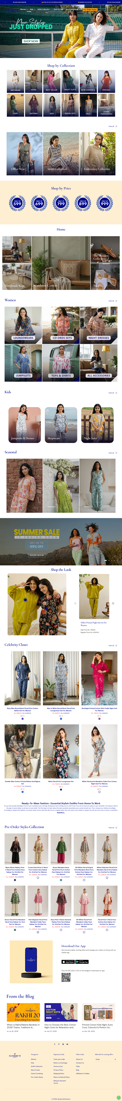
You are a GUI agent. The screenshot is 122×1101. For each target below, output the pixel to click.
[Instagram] (63, 1044)
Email (98, 1059)
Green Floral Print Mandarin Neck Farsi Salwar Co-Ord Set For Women (15, 922)
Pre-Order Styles (90, 10)
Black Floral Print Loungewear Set (61, 781)
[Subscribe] (115, 1059)
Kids (31, 9)
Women (23, 9)
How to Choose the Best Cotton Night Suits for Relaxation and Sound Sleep (60, 1026)
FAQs (78, 1066)
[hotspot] (25, 600)
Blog (77, 1070)
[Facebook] (55, 1044)
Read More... (61, 812)
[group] (61, 31)
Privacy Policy (58, 1070)
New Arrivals (58, 9)
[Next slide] (113, 603)
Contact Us (80, 1063)
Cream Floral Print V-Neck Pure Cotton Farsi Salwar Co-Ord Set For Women (38, 870)
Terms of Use (58, 1066)
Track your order (59, 1059)
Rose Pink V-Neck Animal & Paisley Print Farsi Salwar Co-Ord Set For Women (61, 922)
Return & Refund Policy (62, 1077)
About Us (79, 1059)
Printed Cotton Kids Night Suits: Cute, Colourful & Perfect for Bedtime (97, 1026)
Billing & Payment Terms (60, 1082)
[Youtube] (67, 1044)
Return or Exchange (60, 1063)
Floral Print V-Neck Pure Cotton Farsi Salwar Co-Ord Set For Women (107, 922)
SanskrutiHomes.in (63, 1099)
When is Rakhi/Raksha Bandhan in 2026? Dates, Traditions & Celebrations (23, 1026)
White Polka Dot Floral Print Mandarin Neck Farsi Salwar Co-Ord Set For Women (107, 870)
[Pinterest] (59, 1044)
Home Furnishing (72, 9)
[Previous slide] (75, 603)
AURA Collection (43, 9)
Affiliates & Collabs (82, 1074)
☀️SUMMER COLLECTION (7, 2)
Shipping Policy (59, 1074)
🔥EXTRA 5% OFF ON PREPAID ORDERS (68, 2)
